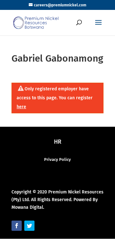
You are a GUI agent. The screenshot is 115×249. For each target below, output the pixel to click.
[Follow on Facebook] (17, 226)
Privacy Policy (57, 159)
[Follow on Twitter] (29, 226)
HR (57, 141)
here (21, 106)
